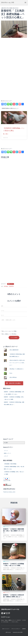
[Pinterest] (9, 613)
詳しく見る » (5, 133)
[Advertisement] (14, 55)
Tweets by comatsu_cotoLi (9, 491)
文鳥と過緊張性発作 (14, 349)
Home (10, 373)
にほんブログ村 (6, 480)
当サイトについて (5, 628)
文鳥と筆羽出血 (13, 377)
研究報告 (6, 286)
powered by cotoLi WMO (17, 632)
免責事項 (24, 628)
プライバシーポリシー (15, 628)
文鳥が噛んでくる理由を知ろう (16, 368)
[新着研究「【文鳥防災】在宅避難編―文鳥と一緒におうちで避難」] (14, 550)
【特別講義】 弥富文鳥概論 (10, 463)
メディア (6, 456)
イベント (6, 450)
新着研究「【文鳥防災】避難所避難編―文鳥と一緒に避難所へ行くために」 (13, 530)
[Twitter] (4, 613)
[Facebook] (2, 613)
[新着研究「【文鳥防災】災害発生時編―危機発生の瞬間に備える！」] (14, 582)
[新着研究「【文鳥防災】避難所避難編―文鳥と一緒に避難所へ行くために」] (14, 516)
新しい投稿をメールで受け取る (9, 334)
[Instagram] (7, 613)
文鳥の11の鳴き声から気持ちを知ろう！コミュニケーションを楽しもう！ (17, 363)
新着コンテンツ (7, 453)
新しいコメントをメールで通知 (9, 331)
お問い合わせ (8, 632)
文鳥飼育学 (11, 286)
